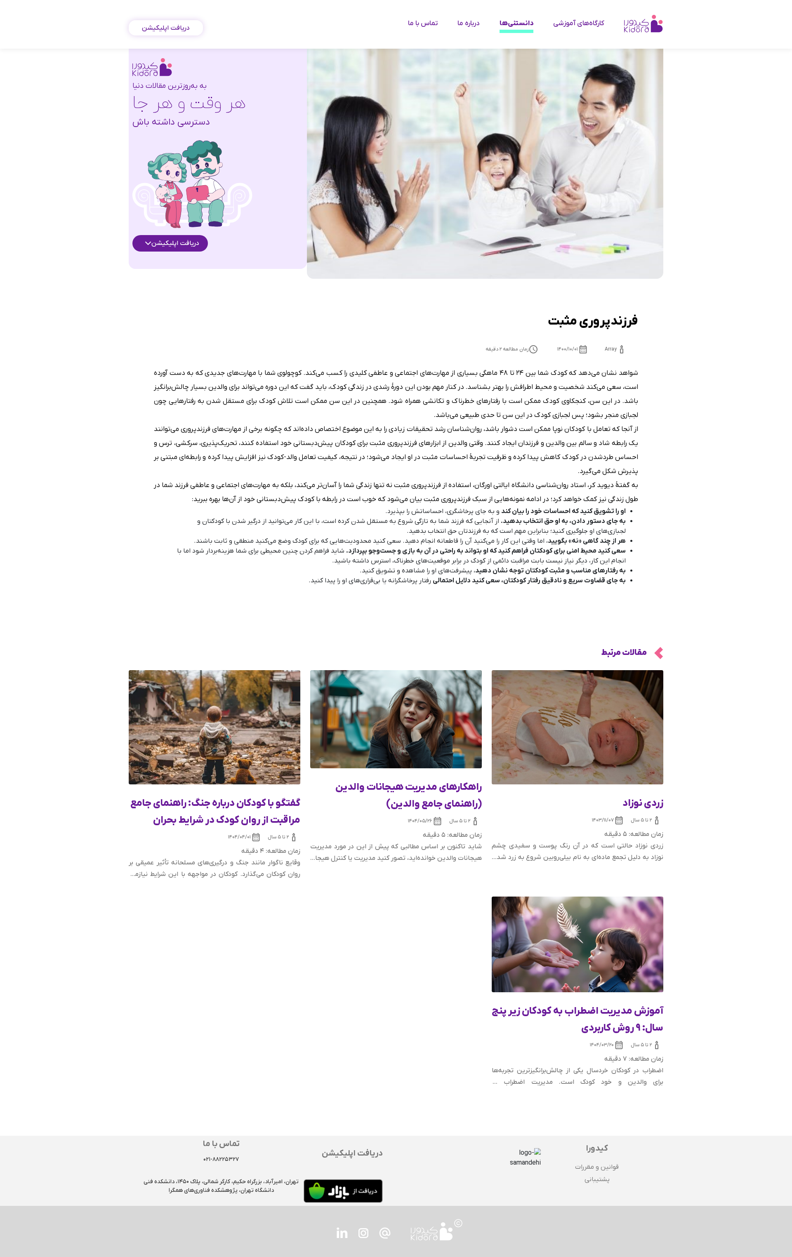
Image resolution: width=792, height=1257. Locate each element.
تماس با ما (423, 23)
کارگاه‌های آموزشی (578, 23)
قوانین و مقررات (597, 1167)
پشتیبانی (597, 1179)
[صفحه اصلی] (643, 24)
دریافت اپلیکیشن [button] (166, 28)
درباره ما (468, 23)
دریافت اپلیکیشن (175, 243)
